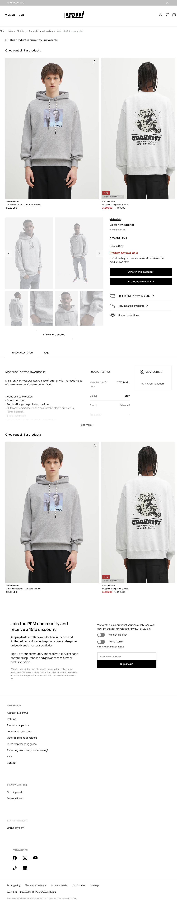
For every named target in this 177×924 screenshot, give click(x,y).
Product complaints (18, 725)
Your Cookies (79, 885)
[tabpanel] (88, 392)
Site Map (94, 885)
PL (36, 892)
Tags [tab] (46, 352)
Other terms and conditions (22, 737)
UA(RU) (49, 892)
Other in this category (140, 271)
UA (44, 892)
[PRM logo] (74, 14)
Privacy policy (13, 885)
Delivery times (14, 798)
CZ (24, 892)
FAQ (9, 756)
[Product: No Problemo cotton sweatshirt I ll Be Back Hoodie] (52, 128)
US (54, 892)
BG (21, 892)
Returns (11, 719)
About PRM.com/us (17, 712)
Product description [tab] (22, 352)
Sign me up (126, 663)
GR (29, 892)
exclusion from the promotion (24, 675)
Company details (59, 885)
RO (39, 892)
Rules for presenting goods (21, 744)
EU (27, 892)
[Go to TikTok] (17, 870)
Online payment (15, 827)
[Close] (167, 3)
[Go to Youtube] (37, 860)
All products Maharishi (140, 281)
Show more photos (54, 334)
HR (32, 892)
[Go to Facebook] (17, 860)
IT (34, 892)
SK (42, 892)
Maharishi (115, 219)
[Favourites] (167, 15)
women (10, 14)
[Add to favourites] (94, 61)
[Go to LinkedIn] (27, 870)
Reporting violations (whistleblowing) (27, 750)
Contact (11, 762)
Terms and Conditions (19, 731)
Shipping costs (15, 792)
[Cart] (174, 15)
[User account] (161, 15)
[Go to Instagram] (27, 860)
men (21, 14)
